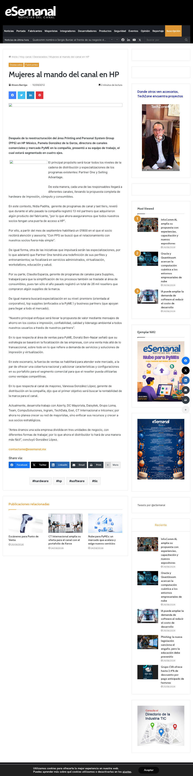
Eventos (133, 30)
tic (96, 481)
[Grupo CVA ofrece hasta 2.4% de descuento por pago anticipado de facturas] (147, 672)
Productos (105, 30)
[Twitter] (21, 95)
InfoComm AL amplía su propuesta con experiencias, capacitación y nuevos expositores (169, 231)
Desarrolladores (87, 30)
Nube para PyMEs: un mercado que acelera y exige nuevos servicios (102, 540)
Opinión (145, 30)
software (78, 481)
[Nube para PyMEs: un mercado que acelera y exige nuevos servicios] (105, 523)
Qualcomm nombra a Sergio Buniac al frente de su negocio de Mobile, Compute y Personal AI (87, 39)
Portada (20, 30)
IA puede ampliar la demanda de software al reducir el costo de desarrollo (172, 299)
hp (60, 481)
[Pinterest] (39, 95)
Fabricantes (35, 30)
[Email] (186, 390)
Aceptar (148, 770)
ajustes (127, 772)
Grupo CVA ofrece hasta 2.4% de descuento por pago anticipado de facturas (172, 674)
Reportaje (158, 30)
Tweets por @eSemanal (151, 505)
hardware (41, 481)
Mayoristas (51, 30)
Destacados (40, 56)
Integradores (67, 30)
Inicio (14, 56)
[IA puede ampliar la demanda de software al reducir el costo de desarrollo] (147, 297)
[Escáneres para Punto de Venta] (26, 523)
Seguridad (120, 30)
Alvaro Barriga (19, 85)
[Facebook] (12, 95)
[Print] (186, 400)
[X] (140, 40)
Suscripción (173, 30)
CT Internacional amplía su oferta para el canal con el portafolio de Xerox (64, 540)
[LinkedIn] (30, 95)
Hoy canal (25, 56)
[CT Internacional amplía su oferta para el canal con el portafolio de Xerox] (65, 523)
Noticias (9, 30)
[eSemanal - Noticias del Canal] (32, 12)
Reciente (161, 525)
